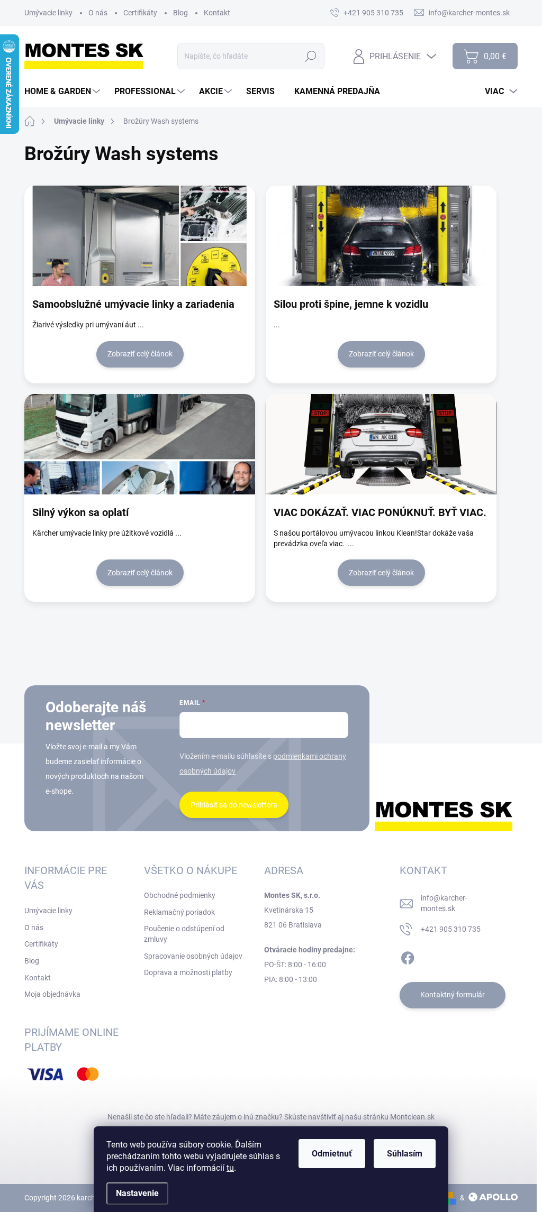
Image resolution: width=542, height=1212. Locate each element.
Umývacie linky (48, 12)
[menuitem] (63, 91)
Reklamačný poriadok (179, 912)
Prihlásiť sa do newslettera (234, 805)
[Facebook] (407, 956)
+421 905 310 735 (451, 929)
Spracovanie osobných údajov (193, 956)
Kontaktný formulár (452, 994)
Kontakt (217, 12)
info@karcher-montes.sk (444, 903)
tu (230, 1168)
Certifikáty (140, 12)
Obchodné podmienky (179, 895)
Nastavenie (137, 1193)
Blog (180, 12)
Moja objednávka (52, 994)
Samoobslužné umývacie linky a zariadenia (133, 304)
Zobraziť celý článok (140, 354)
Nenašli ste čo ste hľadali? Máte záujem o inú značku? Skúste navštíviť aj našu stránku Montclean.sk (271, 1117)
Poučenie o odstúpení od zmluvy (184, 933)
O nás (97, 12)
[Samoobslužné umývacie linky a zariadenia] (139, 236)
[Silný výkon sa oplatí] (139, 444)
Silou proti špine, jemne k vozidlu (351, 304)
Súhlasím (404, 1154)
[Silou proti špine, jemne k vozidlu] (381, 236)
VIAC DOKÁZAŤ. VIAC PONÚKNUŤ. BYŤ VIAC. (380, 512)
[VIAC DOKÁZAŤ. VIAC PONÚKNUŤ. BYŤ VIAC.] (381, 444)
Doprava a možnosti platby (188, 972)
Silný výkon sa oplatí (80, 512)
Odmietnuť (332, 1154)
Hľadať (311, 56)
